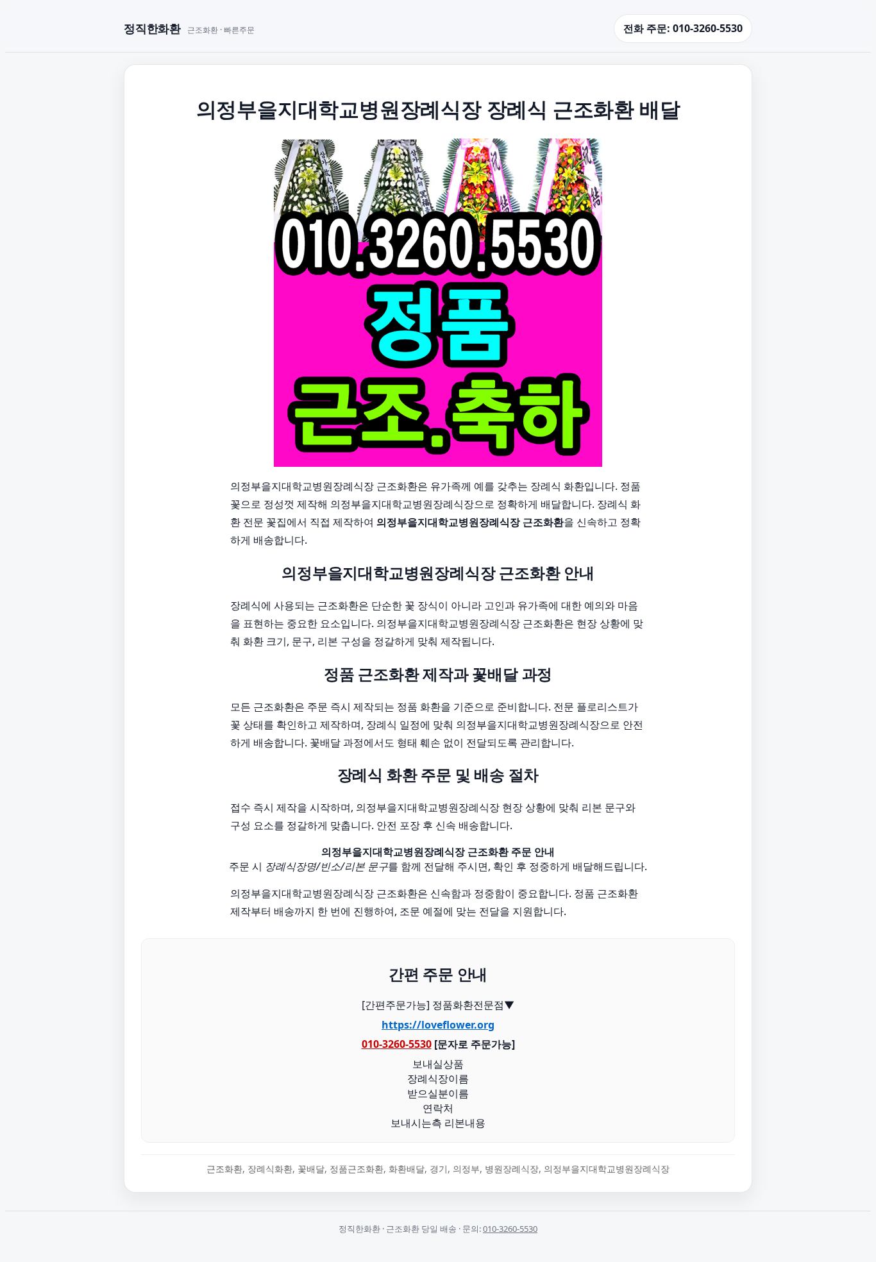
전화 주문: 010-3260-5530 (683, 28)
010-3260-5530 (397, 1044)
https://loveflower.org (438, 1025)
